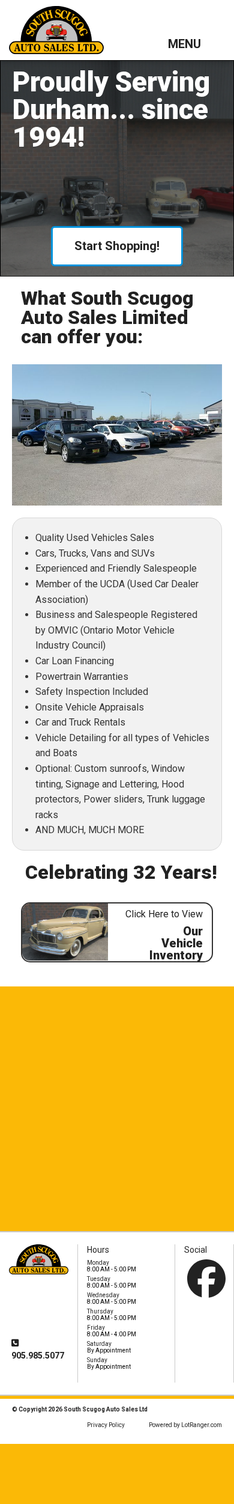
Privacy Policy (106, 1425)
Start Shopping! (117, 246)
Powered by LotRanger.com (185, 1425)
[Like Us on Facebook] (206, 1278)
